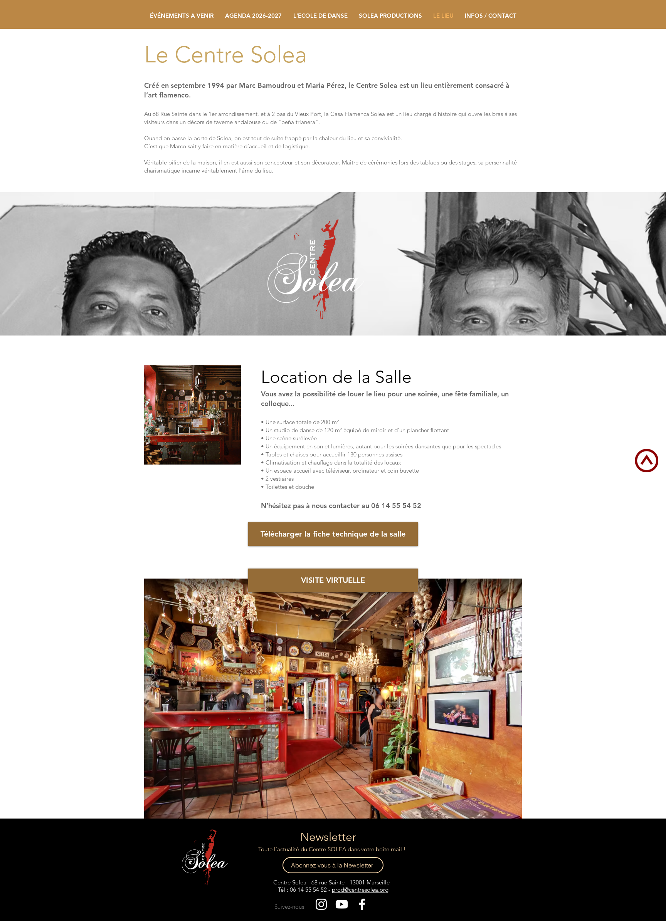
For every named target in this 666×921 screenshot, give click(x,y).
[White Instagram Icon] (321, 904)
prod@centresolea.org (360, 889)
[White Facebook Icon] (362, 904)
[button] (320, 15)
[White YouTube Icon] (341, 904)
